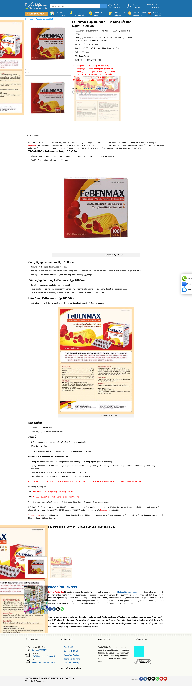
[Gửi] (103, 6)
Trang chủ (29, 19)
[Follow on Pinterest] (161, 679)
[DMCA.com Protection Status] (139, 651)
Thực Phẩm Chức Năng (86, 88)
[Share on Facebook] (74, 92)
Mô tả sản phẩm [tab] (33, 135)
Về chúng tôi (68, 647)
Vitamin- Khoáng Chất (44, 19)
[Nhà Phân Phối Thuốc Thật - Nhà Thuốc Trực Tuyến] (36, 5)
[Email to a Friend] (82, 92)
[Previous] (25, 123)
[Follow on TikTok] (149, 679)
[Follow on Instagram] (54, 609)
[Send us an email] (58, 609)
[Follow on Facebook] (50, 609)
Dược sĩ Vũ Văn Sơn (71, 655)
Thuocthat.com (34, 515)
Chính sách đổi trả (71, 651)
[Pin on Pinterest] (86, 92)
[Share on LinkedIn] (90, 92)
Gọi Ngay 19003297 (39, 650)
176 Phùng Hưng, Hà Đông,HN (43, 656)
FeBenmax (32, 145)
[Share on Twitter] (78, 92)
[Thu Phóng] (27, 71)
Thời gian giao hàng (71, 663)
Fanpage (103, 510)
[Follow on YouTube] (165, 679)
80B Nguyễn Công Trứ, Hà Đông (44, 662)
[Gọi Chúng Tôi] (62, 609)
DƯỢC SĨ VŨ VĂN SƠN (62, 587)
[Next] (32, 70)
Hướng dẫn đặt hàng (72, 659)
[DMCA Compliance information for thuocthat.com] (142, 662)
